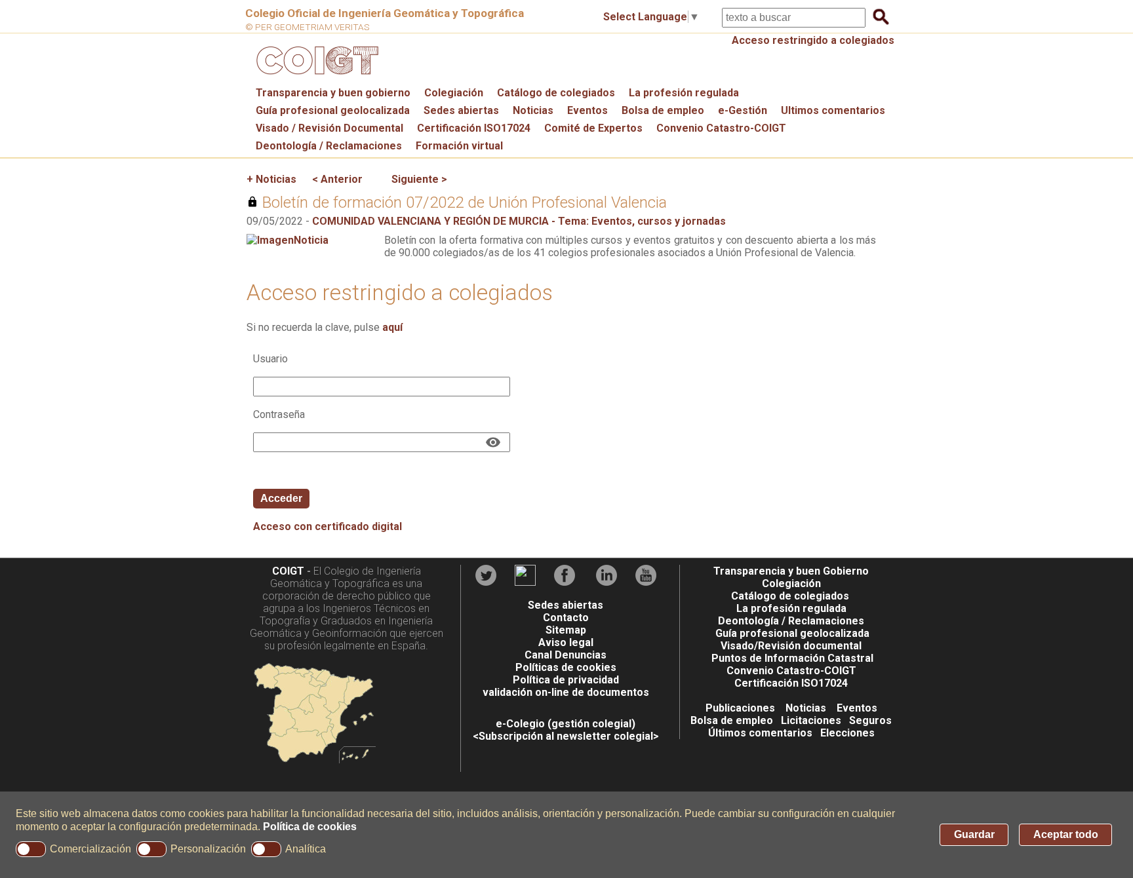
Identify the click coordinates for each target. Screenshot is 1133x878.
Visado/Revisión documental (791, 645)
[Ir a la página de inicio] (315, 77)
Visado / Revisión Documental (329, 128)
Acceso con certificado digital (327, 526)
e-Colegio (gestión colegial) (565, 723)
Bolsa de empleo (663, 110)
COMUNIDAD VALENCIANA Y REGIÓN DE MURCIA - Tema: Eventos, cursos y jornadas (519, 221)
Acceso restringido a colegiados (813, 40)
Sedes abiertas (461, 110)
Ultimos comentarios (833, 110)
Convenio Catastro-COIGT (721, 128)
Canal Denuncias (565, 655)
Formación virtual (459, 146)
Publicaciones (740, 708)
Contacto (566, 617)
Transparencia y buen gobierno (333, 92)
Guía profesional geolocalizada (333, 110)
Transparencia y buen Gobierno (791, 571)
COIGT (288, 571)
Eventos (587, 110)
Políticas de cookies (565, 667)
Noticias (533, 110)
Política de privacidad (566, 680)
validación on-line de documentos (566, 692)
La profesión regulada (684, 92)
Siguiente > (419, 179)
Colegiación (453, 92)
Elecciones (847, 733)
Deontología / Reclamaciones (329, 146)
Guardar (974, 834)
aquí (392, 327)
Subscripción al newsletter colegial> (569, 736)
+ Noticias (271, 179)
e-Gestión (742, 110)
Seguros (870, 720)
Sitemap (566, 630)
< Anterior (337, 179)
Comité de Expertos (593, 128)
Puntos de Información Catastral (792, 658)
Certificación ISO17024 (473, 128)
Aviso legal (565, 642)
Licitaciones (811, 720)
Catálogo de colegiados (556, 92)
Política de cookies (310, 826)
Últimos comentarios (760, 733)
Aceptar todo (1065, 834)
